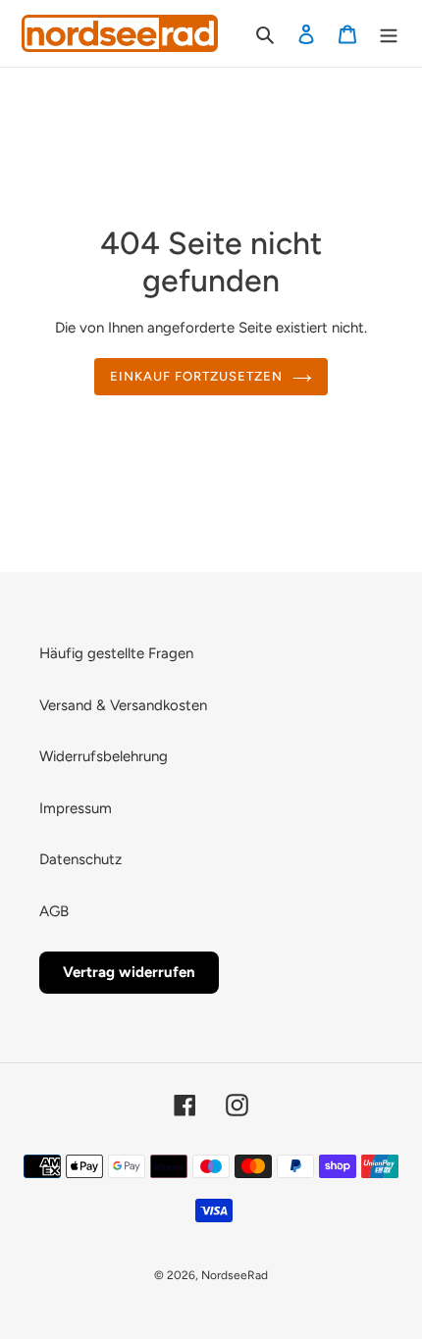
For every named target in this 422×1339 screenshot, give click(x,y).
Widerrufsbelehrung (103, 756)
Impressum (75, 808)
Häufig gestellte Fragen (116, 653)
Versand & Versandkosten (123, 705)
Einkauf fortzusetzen (197, 376)
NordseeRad (234, 1275)
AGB (54, 911)
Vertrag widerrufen (129, 972)
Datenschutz (80, 859)
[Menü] (388, 34)
